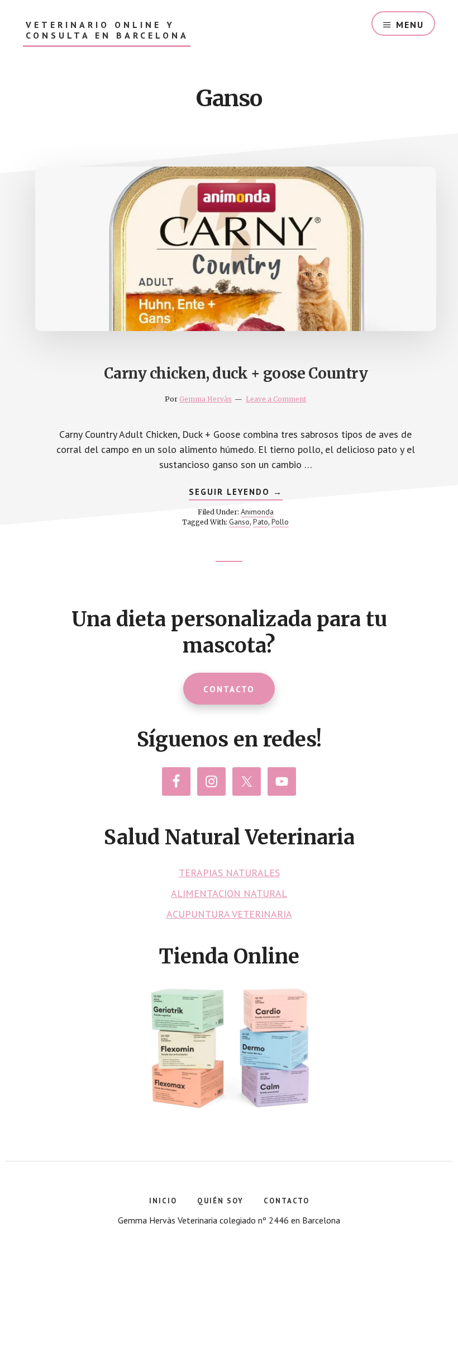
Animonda (257, 512)
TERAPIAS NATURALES (229, 872)
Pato (260, 522)
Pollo (280, 522)
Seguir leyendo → (236, 493)
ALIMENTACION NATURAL (229, 893)
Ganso (239, 522)
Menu (410, 24)
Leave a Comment (276, 399)
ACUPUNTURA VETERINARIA (229, 914)
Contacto (229, 689)
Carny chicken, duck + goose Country (236, 373)
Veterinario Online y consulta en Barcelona (107, 30)
